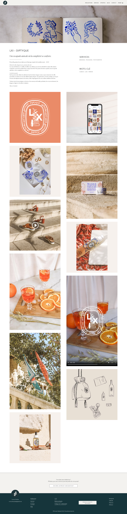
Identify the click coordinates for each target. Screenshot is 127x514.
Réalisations (88, 2)
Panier (119, 2)
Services (96, 2)
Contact (113, 2)
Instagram (111, 498)
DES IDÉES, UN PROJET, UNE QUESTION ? (63, 485)
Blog (108, 2)
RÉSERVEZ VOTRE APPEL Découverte (88, 503)
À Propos (102, 2)
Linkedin (111, 500)
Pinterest (111, 502)
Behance (111, 504)
